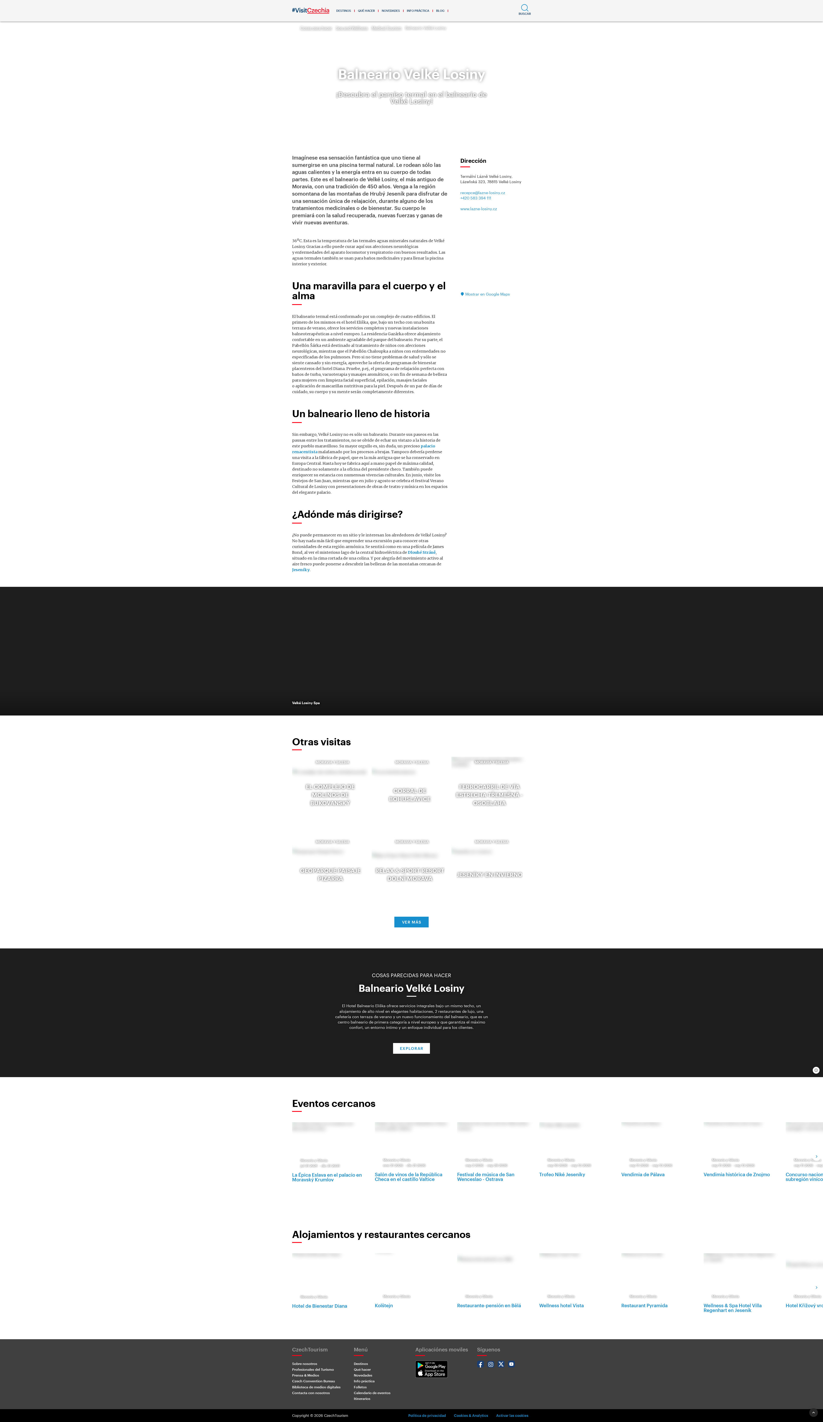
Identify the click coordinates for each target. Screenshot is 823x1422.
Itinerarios (362, 1398)
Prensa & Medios (305, 1375)
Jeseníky (301, 569)
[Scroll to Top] (813, 1412)
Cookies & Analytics (471, 1415)
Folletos (360, 1387)
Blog (440, 10)
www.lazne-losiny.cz (478, 208)
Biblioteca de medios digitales (316, 1387)
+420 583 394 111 (475, 198)
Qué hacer (366, 10)
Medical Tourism (386, 28)
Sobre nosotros (304, 1364)
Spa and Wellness (352, 28)
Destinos (343, 10)
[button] (525, 10)
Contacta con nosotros (311, 1393)
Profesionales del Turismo (313, 1369)
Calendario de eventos (372, 1393)
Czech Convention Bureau (313, 1381)
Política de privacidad (427, 1415)
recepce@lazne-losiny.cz (482, 192)
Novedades (391, 10)
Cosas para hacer (316, 28)
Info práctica (418, 10)
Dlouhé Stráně (422, 552)
